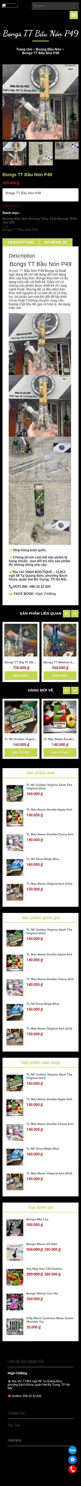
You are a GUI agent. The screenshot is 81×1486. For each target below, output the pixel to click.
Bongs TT (16, 271)
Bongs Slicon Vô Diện (41, 1244)
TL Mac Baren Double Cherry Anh (50, 834)
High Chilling (46, 594)
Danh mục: (11, 213)
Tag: (5, 226)
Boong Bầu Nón (48, 49)
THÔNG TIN (16, 1413)
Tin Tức (14, 1425)
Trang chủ (24, 49)
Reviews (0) (55, 242)
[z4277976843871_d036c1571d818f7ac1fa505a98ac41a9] (41, 153)
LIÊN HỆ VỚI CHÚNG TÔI (26, 1362)
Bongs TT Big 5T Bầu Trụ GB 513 (28, 662)
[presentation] (66, 613)
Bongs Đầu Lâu (37, 1219)
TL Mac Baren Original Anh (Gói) (49, 883)
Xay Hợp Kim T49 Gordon (44, 1268)
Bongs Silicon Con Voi (42, 1293)
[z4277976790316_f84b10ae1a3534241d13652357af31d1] (67, 150)
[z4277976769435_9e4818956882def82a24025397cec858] (15, 153)
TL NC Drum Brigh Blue (42, 859)
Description (20, 242)
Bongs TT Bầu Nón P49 (20, 230)
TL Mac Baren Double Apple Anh (49, 809)
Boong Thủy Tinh (42, 218)
